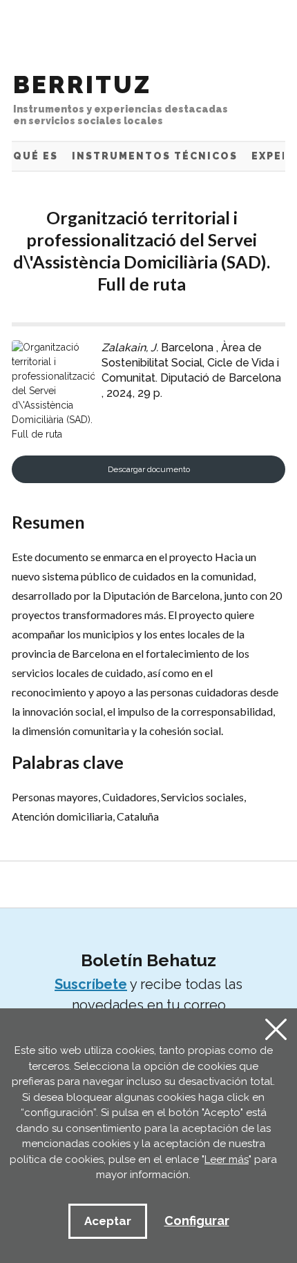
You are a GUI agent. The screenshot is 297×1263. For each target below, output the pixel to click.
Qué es (35, 155)
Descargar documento (149, 469)
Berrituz (120, 98)
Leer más (226, 1159)
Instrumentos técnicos (155, 155)
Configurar (196, 1220)
